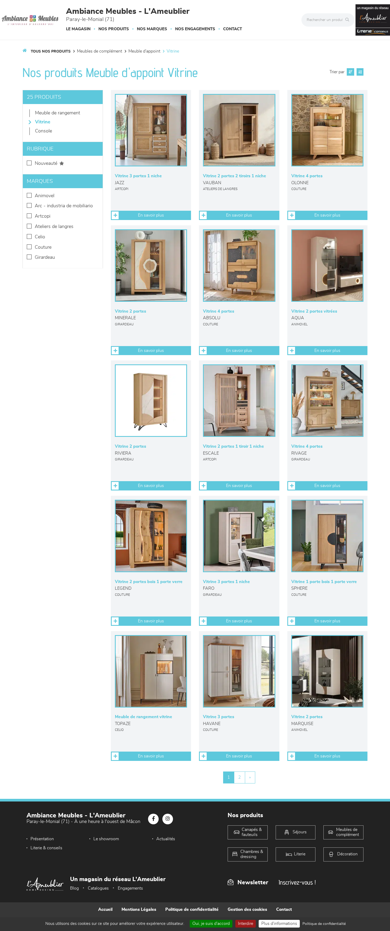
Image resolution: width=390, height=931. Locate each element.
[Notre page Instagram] (167, 819)
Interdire (245, 923)
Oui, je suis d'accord (211, 923)
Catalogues (98, 888)
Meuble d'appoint (144, 51)
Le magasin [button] (78, 29)
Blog (74, 888)
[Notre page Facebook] (153, 819)
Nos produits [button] (113, 29)
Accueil (105, 909)
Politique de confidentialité (192, 909)
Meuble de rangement (57, 113)
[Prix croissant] (349, 72)
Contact (232, 29)
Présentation (42, 839)
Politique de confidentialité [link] (324, 924)
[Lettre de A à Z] (359, 72)
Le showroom (106, 839)
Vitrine (173, 51)
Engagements (130, 888)
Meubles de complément (99, 51)
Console (43, 131)
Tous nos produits (51, 51)
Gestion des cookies (247, 909)
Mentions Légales (139, 909)
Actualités (165, 839)
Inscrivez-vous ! (297, 882)
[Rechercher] (348, 20)
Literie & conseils (46, 848)
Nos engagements (195, 29)
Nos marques (152, 29)
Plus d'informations (279, 923)
